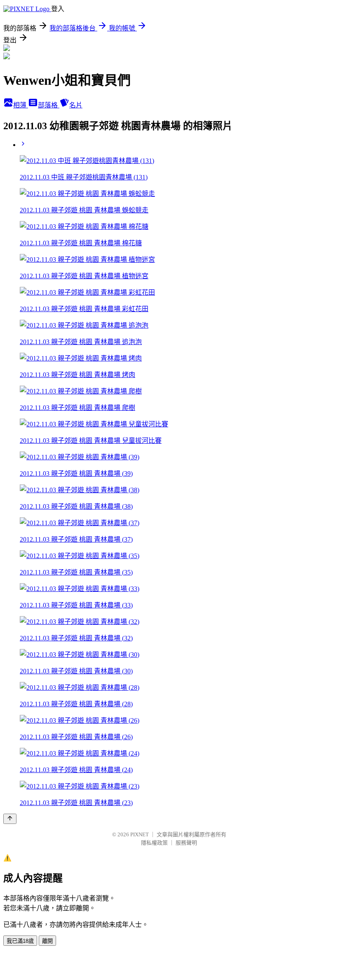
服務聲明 (186, 843)
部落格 (48, 105)
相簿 (20, 105)
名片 (75, 105)
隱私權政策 (154, 843)
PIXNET (139, 834)
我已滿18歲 (20, 941)
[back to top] (9, 819)
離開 (47, 941)
